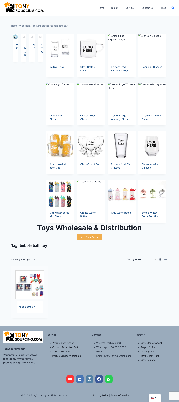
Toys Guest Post (150, 355)
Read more (55, 76)
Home (101, 7)
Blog (163, 7)
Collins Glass (56, 67)
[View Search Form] (173, 8)
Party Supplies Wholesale (66, 355)
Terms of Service (120, 395)
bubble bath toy (27, 307)
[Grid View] (160, 260)
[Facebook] (99, 379)
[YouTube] (70, 379)
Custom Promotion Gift (65, 347)
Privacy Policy (100, 395)
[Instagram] (89, 379)
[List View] (165, 260)
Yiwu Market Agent (63, 343)
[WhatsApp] (109, 379)
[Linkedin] (80, 379)
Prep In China (148, 347)
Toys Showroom (61, 351)
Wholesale (24, 25)
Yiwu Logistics (149, 360)
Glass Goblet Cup (90, 164)
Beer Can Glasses (152, 67)
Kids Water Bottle (121, 212)
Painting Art (147, 351)
